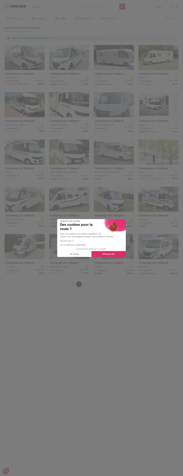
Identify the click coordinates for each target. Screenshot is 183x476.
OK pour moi (109, 254)
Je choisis (74, 254)
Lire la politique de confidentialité (73, 245)
